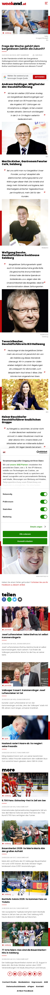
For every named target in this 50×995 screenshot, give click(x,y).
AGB (46, 982)
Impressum (37, 982)
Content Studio (9, 982)
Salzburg (8, 33)
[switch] (43, 502)
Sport (6, 739)
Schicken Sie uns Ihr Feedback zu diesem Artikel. (25, 583)
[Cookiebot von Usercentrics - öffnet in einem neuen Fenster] (36, 452)
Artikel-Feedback (25, 991)
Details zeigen (36, 527)
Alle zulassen (25, 534)
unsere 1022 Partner (19, 465)
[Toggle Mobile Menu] (46, 3)
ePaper (30, 986)
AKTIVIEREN (39, 77)
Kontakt (40, 986)
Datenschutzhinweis (16, 986)
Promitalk (8, 630)
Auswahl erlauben (25, 541)
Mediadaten (24, 982)
